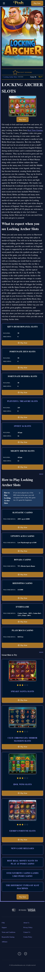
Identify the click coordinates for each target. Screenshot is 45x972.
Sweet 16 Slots (22, 426)
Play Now (37, 3)
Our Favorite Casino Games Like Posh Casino (22, 874)
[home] (19, 4)
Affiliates (4, 942)
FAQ (3, 923)
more (41, 473)
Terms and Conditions (8, 932)
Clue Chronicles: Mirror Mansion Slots (22, 739)
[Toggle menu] (4, 3)
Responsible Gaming (8, 937)
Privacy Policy (27, 927)
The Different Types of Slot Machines (22, 887)
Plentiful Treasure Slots (22, 401)
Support (4, 927)
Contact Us (26, 932)
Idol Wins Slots (22, 784)
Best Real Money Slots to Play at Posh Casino (22, 862)
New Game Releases (22, 848)
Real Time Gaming (35, 130)
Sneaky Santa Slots (22, 691)
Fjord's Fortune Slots (22, 830)
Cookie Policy (27, 937)
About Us (26, 923)
